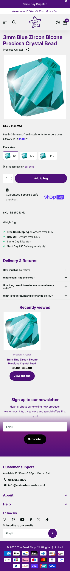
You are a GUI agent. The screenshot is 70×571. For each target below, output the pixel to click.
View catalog (6, 22)
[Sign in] (58, 22)
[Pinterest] (13, 519)
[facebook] (31, 519)
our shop (29, 166)
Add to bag (41, 178)
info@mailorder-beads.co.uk (27, 485)
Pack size (9, 147)
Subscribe (35, 439)
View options (22, 375)
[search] (14, 22)
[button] (12, 175)
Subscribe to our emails (18, 525)
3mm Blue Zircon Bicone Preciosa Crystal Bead (22, 361)
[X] (38, 519)
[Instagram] (4, 519)
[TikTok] (47, 519)
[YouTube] (22, 519)
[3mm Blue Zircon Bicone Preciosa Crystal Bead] (22, 331)
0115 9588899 (17, 479)
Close (66, 1)
